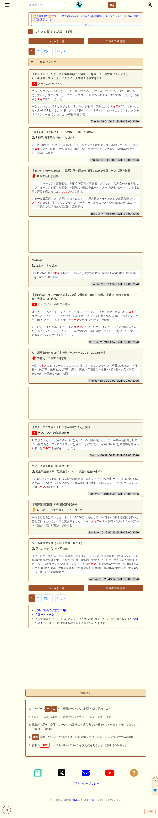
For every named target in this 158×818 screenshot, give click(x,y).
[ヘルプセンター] (134, 773)
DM (76, 799)
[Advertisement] (73, 236)
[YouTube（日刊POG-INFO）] (109, 772)
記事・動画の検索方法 (49, 610)
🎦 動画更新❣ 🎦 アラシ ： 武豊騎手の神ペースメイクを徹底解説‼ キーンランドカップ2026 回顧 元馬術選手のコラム (87, 18)
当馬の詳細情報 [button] (115, 41)
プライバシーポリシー (85, 783)
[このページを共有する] (7, 810)
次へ (47, 51)
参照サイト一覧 (44, 614)
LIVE (150, 811)
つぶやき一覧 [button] (56, 41)
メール (91, 799)
